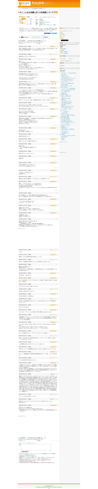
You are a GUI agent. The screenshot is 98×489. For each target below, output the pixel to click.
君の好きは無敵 (64, 84)
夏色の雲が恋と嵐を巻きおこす (67, 121)
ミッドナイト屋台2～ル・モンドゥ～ (68, 122)
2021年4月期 (41, 20)
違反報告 (38, 460)
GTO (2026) (63, 74)
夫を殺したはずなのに (65, 76)
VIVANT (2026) (64, 127)
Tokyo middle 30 (64, 87)
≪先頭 (19, 43)
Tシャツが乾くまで (65, 111)
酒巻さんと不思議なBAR (66, 96)
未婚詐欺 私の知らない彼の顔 (67, 106)
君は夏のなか (63, 93)
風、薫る (63, 71)
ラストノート (63, 97)
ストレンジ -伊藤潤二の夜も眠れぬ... (68, 115)
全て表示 (51, 30)
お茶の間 (27, 456)
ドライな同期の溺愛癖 (65, 90)
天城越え (63, 139)
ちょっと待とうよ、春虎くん (67, 108)
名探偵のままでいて (65, 113)
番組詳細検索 (63, 48)
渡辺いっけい (49, 24)
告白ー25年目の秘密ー (65, 117)
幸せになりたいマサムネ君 (66, 85)
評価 (29, 443)
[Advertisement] (29, 238)
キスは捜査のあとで (65, 133)
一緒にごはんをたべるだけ (66, 101)
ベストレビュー (36, 37)
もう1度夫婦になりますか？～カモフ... (68, 78)
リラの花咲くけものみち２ (66, 120)
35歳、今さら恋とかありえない (67, 79)
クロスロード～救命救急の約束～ (67, 83)
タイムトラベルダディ (65, 124)
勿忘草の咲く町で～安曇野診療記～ (68, 129)
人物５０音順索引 (64, 53)
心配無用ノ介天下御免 (65, 98)
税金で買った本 (64, 75)
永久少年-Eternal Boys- (65, 119)
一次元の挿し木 (64, 131)
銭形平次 (63, 134)
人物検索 (62, 50)
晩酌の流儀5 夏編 (65, 116)
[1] (37, 43)
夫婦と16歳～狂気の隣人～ (66, 103)
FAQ (38, 458)
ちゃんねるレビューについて (66, 30)
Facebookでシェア (47, 33)
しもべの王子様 (64, 112)
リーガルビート (64, 110)
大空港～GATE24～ (65, 94)
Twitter (62, 38)
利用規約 (28, 458)
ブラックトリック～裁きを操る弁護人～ (69, 73)
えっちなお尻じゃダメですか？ (67, 80)
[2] (38, 43)
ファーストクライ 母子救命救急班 (68, 88)
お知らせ (62, 37)
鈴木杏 (45, 24)
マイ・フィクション (65, 130)
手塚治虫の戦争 (64, 136)
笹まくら (63, 138)
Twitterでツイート (54, 33)
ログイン (71, 58)
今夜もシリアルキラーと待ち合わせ (68, 89)
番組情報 (45, 37)
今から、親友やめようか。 (66, 107)
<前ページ (23, 43)
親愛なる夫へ (63, 99)
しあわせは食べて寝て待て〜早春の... (68, 135)
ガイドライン (33, 458)
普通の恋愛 (63, 104)
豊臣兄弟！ (63, 126)
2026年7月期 (62, 70)
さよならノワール (64, 81)
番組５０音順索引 (64, 51)
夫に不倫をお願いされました (67, 102)
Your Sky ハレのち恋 (65, 125)
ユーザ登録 (63, 58)
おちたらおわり (64, 92)
